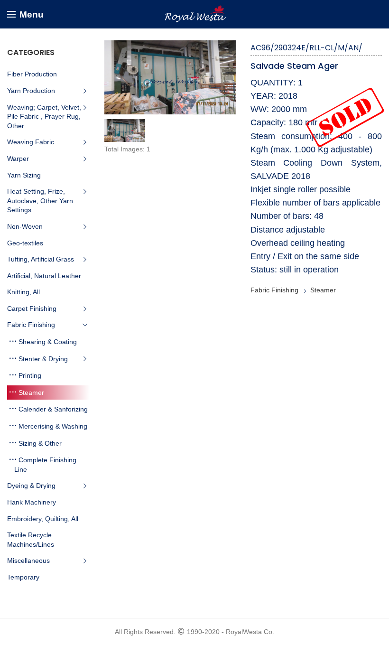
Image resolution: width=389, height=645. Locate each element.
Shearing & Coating (48, 342)
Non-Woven (25, 226)
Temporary (23, 577)
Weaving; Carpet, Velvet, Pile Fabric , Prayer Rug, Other (44, 116)
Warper (18, 158)
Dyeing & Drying (31, 485)
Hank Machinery (31, 502)
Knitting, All (23, 292)
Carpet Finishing (31, 308)
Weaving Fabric (30, 142)
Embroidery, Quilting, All (42, 519)
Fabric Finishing (274, 290)
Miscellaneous (28, 560)
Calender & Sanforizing (53, 409)
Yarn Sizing (24, 175)
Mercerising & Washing (53, 426)
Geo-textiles (25, 243)
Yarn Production (31, 90)
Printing (30, 375)
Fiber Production (32, 74)
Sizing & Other (40, 443)
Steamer (323, 290)
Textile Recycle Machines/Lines (30, 539)
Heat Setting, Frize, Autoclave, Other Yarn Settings (40, 200)
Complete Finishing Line (45, 464)
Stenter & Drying (43, 359)
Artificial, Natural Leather (44, 276)
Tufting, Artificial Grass (40, 259)
